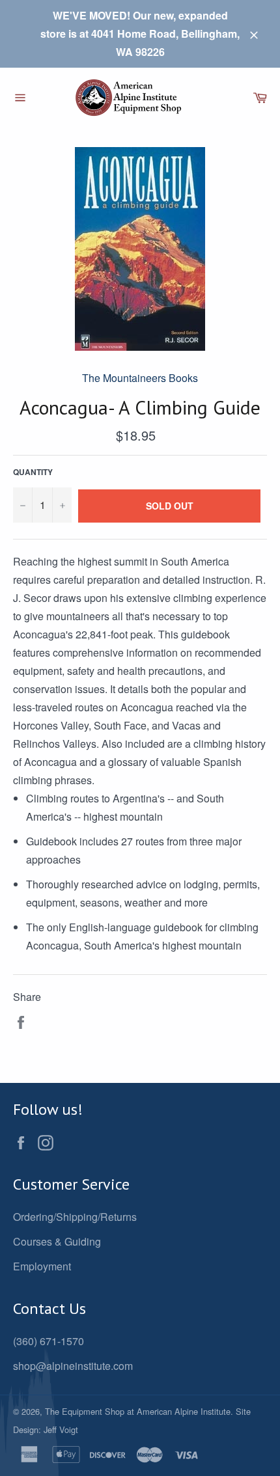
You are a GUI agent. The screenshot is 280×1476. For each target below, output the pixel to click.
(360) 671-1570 (48, 1340)
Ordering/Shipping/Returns (75, 1216)
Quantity (33, 472)
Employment (42, 1266)
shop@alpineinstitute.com (73, 1365)
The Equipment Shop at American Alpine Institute (138, 1411)
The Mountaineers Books (140, 377)
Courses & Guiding (57, 1241)
